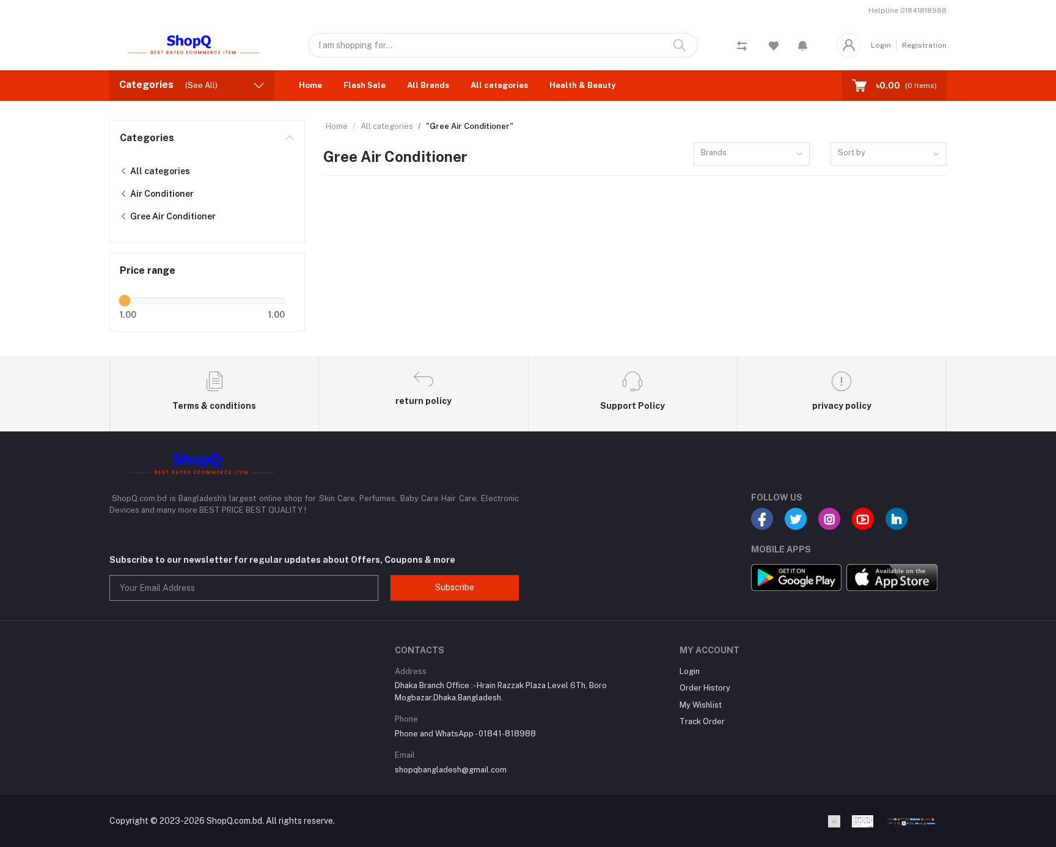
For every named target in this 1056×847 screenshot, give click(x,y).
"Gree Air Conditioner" (469, 126)
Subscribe (454, 587)
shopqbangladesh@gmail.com (451, 769)
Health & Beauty (582, 85)
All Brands (428, 85)
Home (310, 85)
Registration (924, 45)
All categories (499, 85)
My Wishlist (701, 705)
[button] (802, 45)
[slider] (125, 301)
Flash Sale (364, 85)
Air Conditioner (161, 194)
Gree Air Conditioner (172, 216)
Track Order (702, 721)
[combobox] (752, 154)
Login (881, 45)
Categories (147, 138)
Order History (705, 687)
